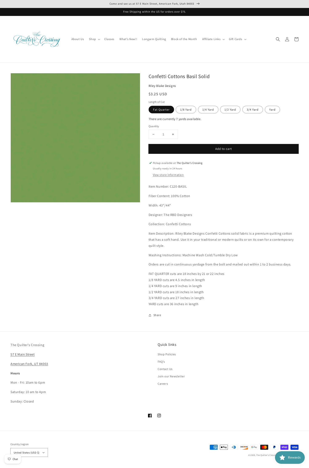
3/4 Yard (253, 109)
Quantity (154, 126)
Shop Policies (167, 354)
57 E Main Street (23, 354)
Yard (272, 109)
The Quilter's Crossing (267, 455)
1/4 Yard (208, 109)
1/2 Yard (230, 109)
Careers (163, 384)
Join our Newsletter (171, 376)
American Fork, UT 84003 (29, 364)
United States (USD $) (26, 452)
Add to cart (223, 149)
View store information (168, 175)
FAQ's (161, 361)
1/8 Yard (186, 109)
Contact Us (165, 369)
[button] (278, 39)
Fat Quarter (161, 109)
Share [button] (157, 315)
